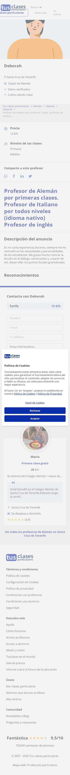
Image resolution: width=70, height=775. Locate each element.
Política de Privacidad (50, 393)
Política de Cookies (24, 393)
